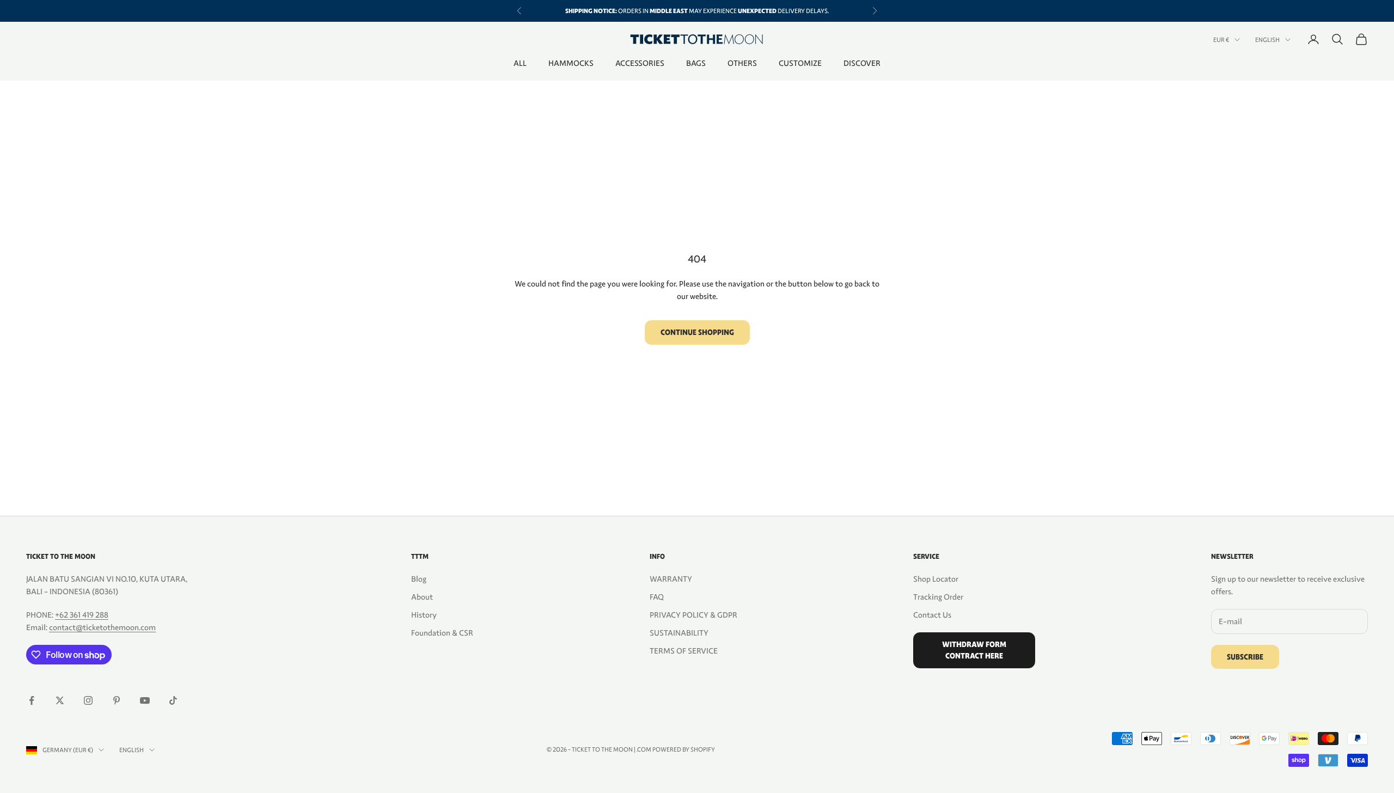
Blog (418, 579)
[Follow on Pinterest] (116, 700)
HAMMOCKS (571, 63)
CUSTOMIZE (800, 63)
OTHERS (742, 63)
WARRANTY (671, 579)
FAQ (657, 597)
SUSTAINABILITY (679, 633)
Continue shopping (697, 332)
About (422, 597)
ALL (520, 63)
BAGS (696, 63)
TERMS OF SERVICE (684, 651)
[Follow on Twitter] (59, 700)
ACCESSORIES (639, 63)
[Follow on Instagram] (88, 700)
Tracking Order (938, 597)
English (1267, 40)
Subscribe (1245, 657)
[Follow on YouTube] (144, 700)
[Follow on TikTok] (173, 700)
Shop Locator (935, 579)
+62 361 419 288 (81, 615)
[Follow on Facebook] (31, 700)
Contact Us (932, 615)
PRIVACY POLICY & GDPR (693, 615)
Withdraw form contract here (974, 650)
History (424, 615)
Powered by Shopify (683, 749)
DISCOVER (862, 63)
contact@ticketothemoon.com (102, 627)
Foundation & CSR (442, 633)
